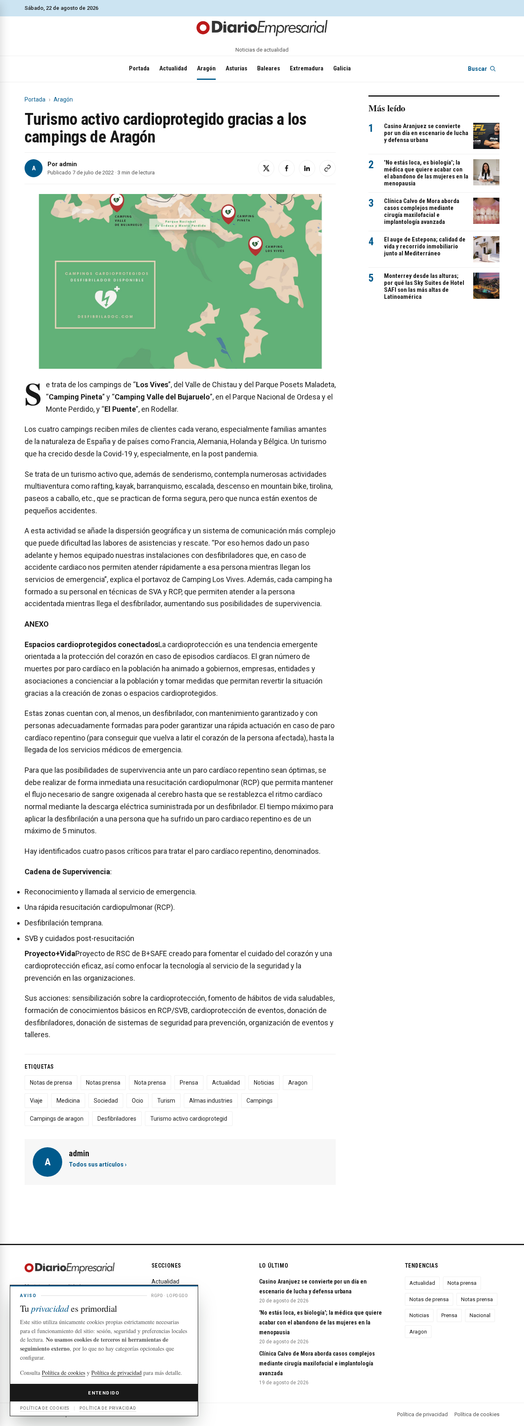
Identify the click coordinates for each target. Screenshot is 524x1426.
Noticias (264, 1082)
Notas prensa (103, 1082)
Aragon (297, 1082)
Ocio (137, 1100)
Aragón (206, 68)
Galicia (342, 68)
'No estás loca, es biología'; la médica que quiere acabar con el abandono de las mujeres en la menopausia (426, 173)
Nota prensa (150, 1082)
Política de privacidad (422, 1414)
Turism (166, 1100)
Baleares (268, 68)
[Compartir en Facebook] (286, 168)
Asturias (236, 68)
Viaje (36, 1100)
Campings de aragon (57, 1118)
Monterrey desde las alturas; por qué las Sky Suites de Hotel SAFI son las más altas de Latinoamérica (424, 286)
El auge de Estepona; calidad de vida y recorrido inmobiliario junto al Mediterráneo (424, 246)
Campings (259, 1100)
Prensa (189, 1082)
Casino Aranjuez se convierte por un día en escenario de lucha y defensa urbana (426, 133)
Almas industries (211, 1100)
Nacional (480, 1315)
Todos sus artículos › (97, 1164)
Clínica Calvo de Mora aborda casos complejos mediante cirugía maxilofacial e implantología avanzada (421, 211)
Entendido (104, 1393)
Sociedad (106, 1100)
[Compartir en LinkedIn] (307, 168)
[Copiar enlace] (327, 168)
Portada (139, 68)
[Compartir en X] (266, 168)
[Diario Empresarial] (261, 27)
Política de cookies (476, 1414)
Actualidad (173, 68)
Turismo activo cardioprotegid (188, 1118)
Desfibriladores (116, 1118)
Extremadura (306, 68)
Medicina (68, 1100)
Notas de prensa (51, 1082)
